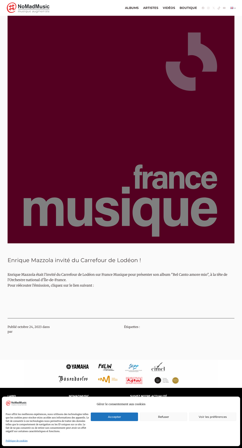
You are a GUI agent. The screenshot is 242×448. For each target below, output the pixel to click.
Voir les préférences (213, 417)
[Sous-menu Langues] (235, 8)
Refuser (163, 417)
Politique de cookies (17, 440)
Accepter (114, 417)
